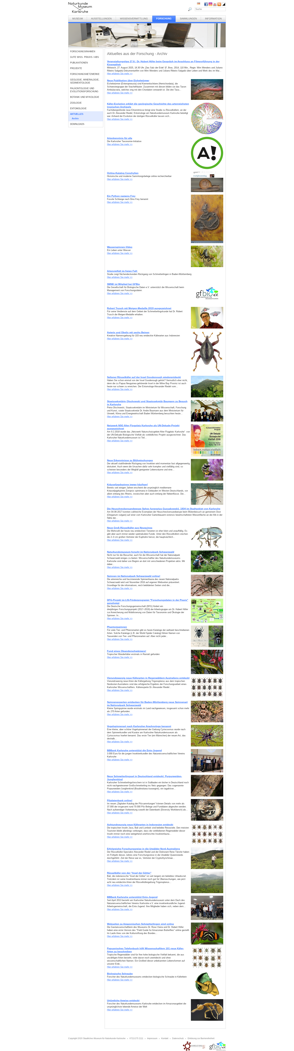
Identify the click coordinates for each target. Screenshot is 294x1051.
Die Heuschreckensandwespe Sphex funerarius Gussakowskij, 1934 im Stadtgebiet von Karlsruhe (163, 508)
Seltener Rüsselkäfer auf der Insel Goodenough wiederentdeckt (144, 377)
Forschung (164, 18)
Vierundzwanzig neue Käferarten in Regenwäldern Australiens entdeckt (148, 678)
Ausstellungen (101, 18)
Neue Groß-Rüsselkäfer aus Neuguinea (129, 527)
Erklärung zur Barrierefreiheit (201, 1038)
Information (213, 18)
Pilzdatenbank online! (119, 800)
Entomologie (78, 108)
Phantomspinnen (117, 627)
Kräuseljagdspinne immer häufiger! (127, 484)
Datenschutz (178, 1038)
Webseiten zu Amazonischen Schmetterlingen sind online (140, 924)
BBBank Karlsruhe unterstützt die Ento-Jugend (134, 750)
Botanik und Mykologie (84, 97)
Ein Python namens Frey (121, 196)
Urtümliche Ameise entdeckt (123, 1000)
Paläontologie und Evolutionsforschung (84, 90)
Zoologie (76, 103)
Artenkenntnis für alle (119, 138)
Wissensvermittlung (134, 18)
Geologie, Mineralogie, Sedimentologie (84, 81)
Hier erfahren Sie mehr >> (120, 73)
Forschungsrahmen (82, 51)
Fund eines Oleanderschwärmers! (126, 651)
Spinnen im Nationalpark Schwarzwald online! (133, 576)
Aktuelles (76, 114)
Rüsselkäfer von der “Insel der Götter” (129, 873)
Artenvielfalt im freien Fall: (122, 271)
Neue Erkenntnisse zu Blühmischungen (130, 460)
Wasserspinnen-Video (119, 247)
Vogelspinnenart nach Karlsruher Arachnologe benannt (139, 726)
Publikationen (79, 62)
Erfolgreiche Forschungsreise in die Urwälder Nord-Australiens (143, 848)
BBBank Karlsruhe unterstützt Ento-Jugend (132, 897)
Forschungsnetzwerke (85, 74)
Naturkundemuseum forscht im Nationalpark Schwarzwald (140, 552)
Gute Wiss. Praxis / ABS (84, 57)
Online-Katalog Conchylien (122, 173)
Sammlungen (188, 18)
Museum (77, 18)
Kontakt (164, 1038)
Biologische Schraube (120, 973)
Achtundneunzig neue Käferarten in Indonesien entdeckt (140, 824)
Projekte (76, 68)
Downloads (77, 124)
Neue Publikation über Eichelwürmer (128, 80)
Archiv (75, 118)
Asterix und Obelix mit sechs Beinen (128, 332)
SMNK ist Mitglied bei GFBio (123, 284)
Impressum (152, 1038)
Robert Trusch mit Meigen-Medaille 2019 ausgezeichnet (139, 308)
